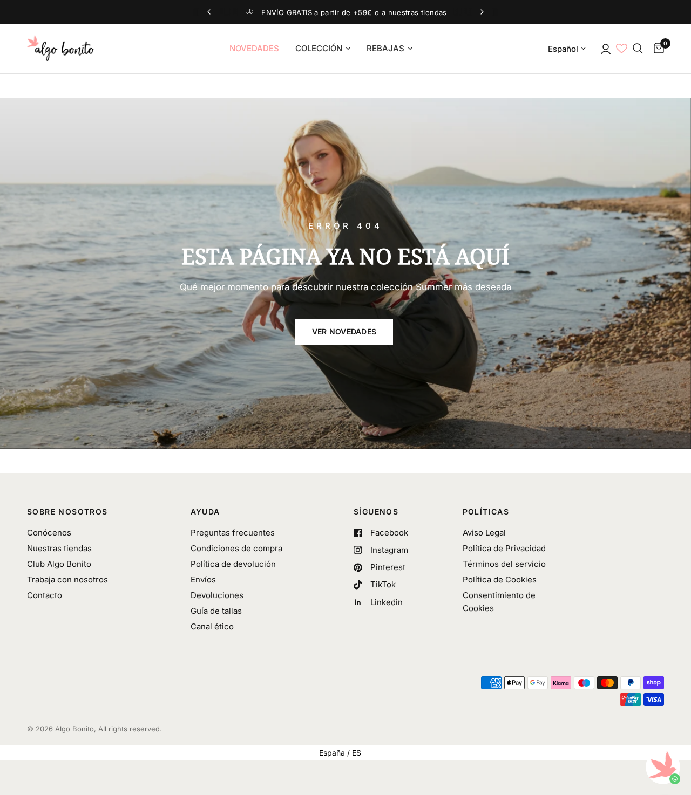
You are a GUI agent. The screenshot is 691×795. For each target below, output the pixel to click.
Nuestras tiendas (59, 548)
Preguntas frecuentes (233, 532)
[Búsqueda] (637, 48)
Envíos (203, 579)
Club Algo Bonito (59, 564)
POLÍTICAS (486, 512)
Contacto (44, 595)
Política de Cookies (500, 579)
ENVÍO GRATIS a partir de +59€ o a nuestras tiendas (354, 12)
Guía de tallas (216, 611)
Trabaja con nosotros (67, 579)
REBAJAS (385, 48)
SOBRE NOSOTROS (67, 512)
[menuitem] (254, 48)
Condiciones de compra (236, 548)
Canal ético (212, 626)
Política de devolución (233, 564)
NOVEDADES (254, 48)
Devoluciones (217, 595)
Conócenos (49, 532)
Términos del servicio (504, 564)
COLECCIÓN (318, 48)
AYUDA (205, 512)
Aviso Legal (484, 532)
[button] (344, 332)
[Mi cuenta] (605, 48)
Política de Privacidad (504, 548)
